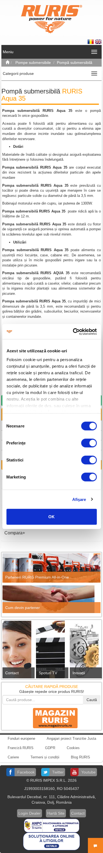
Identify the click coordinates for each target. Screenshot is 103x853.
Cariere (13, 757)
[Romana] (91, 41)
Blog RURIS (80, 757)
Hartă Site (56, 813)
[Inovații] (85, 651)
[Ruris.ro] (7, 62)
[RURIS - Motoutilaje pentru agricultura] (51, 19)
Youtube (88, 772)
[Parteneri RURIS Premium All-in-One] (51, 568)
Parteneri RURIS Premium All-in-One (37, 577)
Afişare (79, 499)
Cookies (73, 748)
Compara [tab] (13, 533)
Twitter (58, 772)
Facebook (26, 772)
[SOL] (51, 841)
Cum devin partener (22, 607)
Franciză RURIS (21, 748)
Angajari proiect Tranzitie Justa (71, 738)
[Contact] (17, 651)
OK (51, 516)
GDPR (50, 748)
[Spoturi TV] (51, 651)
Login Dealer (29, 813)
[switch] (89, 443)
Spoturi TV (48, 673)
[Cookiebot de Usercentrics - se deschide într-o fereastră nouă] (73, 331)
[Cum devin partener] (51, 599)
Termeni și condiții (44, 757)
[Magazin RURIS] (51, 718)
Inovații (79, 673)
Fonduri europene (21, 738)
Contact (12, 673)
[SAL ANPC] (51, 825)
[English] (98, 41)
